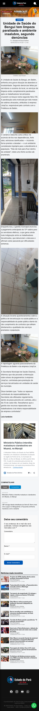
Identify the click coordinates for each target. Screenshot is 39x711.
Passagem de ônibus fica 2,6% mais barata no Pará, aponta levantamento (23, 648)
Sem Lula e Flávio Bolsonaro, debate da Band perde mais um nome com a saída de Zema (24, 629)
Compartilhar (15, 487)
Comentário (8, 531)
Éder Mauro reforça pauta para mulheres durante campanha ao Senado (21, 603)
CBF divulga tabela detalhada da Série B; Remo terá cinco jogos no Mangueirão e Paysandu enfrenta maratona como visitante (19, 507)
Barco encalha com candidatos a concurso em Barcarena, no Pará (21, 612)
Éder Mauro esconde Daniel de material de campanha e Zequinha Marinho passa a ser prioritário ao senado (24, 639)
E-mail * (7, 554)
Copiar (5, 487)
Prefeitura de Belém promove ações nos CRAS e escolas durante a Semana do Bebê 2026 (23, 657)
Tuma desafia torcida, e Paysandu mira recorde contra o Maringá (23, 586)
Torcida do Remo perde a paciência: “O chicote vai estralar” (23, 620)
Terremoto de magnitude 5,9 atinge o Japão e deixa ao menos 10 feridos (23, 594)
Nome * (7, 546)
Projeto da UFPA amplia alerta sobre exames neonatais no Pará (22, 577)
